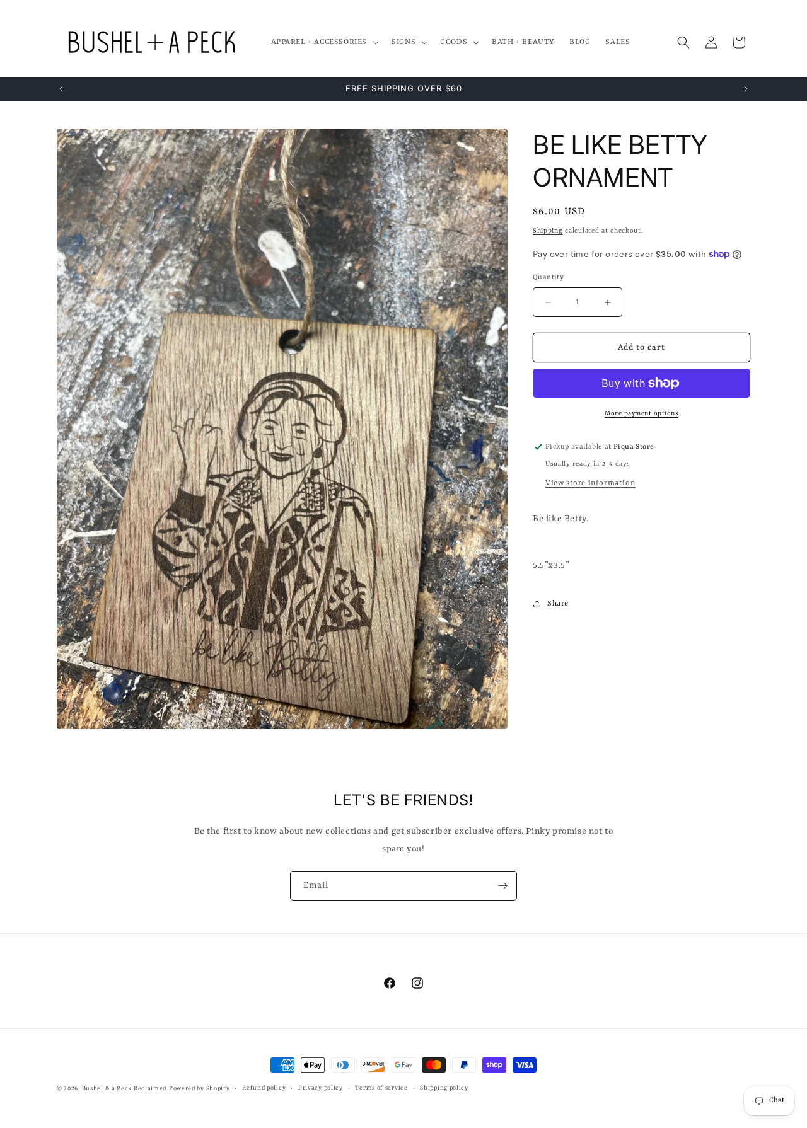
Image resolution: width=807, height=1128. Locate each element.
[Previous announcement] (61, 89)
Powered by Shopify (199, 1088)
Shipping (548, 230)
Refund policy (264, 1088)
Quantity (548, 277)
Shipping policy (444, 1088)
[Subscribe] (502, 886)
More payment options (641, 413)
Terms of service (381, 1088)
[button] (324, 42)
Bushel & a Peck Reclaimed (124, 1088)
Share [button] (558, 603)
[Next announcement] (746, 89)
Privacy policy (320, 1088)
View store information (590, 483)
